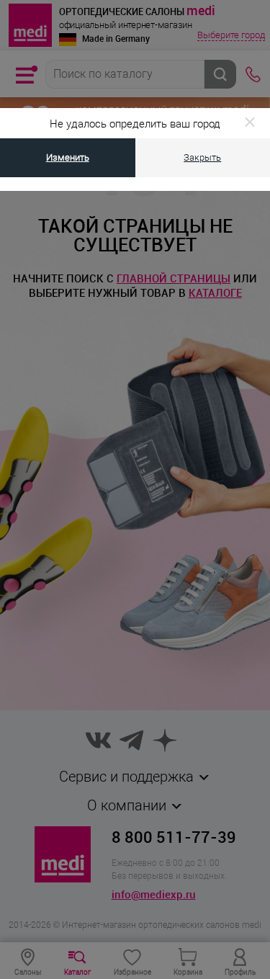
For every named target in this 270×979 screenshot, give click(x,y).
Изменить (67, 157)
